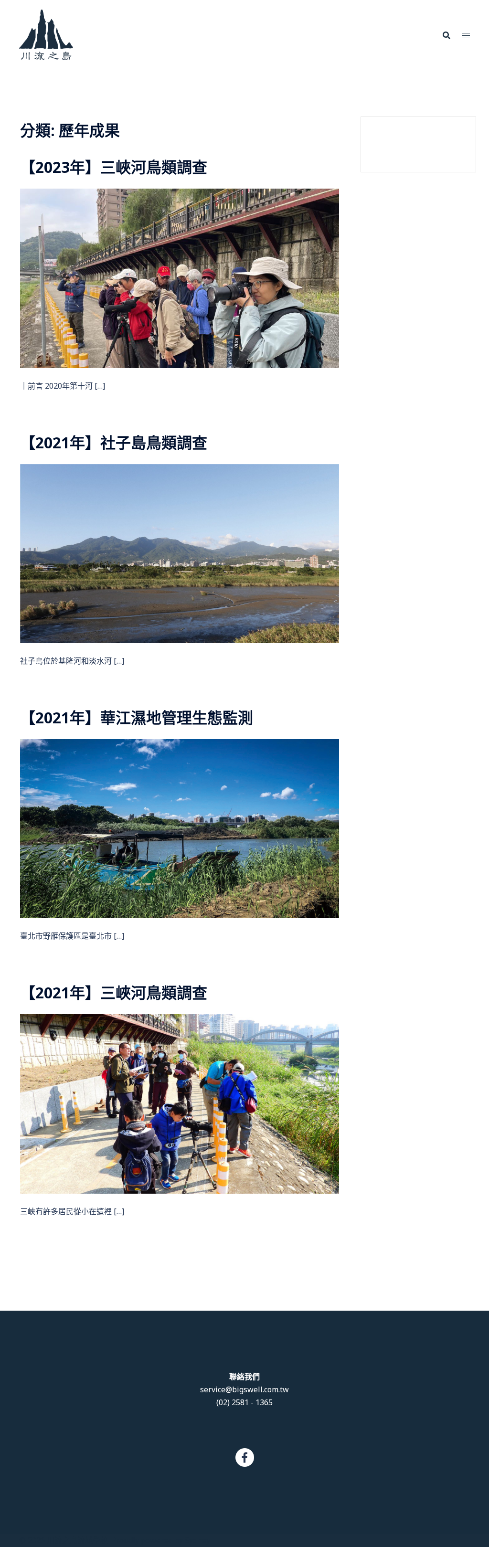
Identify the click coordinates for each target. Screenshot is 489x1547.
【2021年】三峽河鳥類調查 (113, 992)
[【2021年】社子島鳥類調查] (179, 553)
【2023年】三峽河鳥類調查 (113, 167)
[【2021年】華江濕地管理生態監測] (179, 828)
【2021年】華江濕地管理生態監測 (136, 717)
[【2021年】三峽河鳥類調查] (179, 1103)
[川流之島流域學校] (46, 34)
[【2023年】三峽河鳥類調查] (179, 277)
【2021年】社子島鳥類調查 (113, 442)
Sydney (197, 1540)
